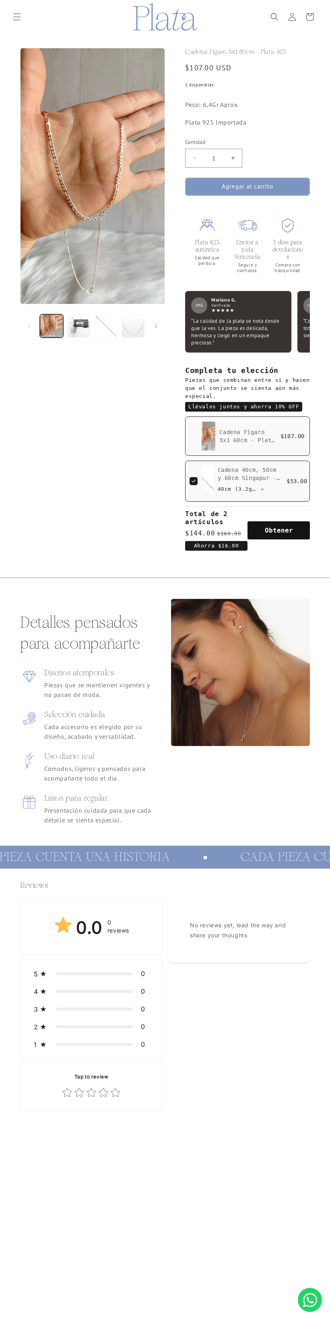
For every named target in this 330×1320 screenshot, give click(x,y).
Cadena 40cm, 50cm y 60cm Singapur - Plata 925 (247, 478)
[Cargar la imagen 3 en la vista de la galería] (106, 326)
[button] (17, 17)
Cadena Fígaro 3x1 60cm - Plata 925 (247, 440)
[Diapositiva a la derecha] (156, 326)
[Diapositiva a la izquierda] (29, 326)
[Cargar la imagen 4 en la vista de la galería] (133, 326)
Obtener (279, 530)
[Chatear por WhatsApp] (310, 1300)
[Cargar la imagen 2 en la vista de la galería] (79, 326)
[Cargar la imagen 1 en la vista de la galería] (51, 326)
